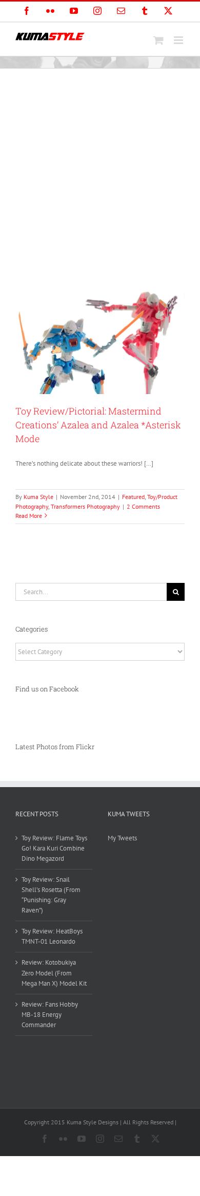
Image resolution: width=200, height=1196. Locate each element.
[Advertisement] (100, 173)
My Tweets (122, 838)
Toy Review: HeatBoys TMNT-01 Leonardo (52, 936)
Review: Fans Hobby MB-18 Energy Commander (50, 1014)
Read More (28, 515)
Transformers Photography (85, 506)
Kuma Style (38, 497)
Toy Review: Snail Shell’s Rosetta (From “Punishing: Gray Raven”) (51, 895)
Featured (133, 497)
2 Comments (143, 506)
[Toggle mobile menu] (179, 40)
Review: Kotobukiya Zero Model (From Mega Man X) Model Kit (54, 972)
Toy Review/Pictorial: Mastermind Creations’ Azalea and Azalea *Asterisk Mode (98, 425)
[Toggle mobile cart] (158, 40)
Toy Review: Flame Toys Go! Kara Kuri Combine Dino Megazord (54, 848)
